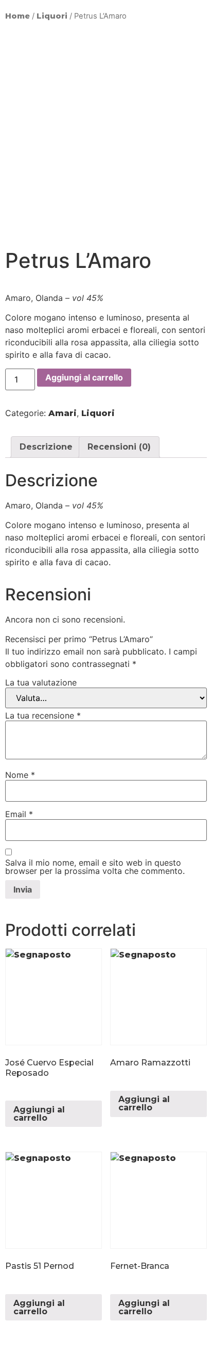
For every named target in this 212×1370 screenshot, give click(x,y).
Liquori (52, 16)
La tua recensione (43, 715)
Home (17, 16)
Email (19, 814)
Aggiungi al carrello (84, 377)
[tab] (46, 447)
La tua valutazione (41, 682)
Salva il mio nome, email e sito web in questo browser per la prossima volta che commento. (95, 866)
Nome (20, 775)
